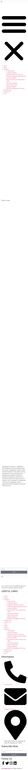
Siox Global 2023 (6, 768)
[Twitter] (7, 763)
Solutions (6, 69)
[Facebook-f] (3, 763)
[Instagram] (11, 763)
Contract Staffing (11, 78)
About (5, 67)
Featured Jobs (7, 90)
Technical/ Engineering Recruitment (16, 76)
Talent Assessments (11, 85)
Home (5, 65)
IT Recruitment (10, 71)
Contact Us (7, 91)
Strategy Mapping (11, 86)
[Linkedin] (15, 763)
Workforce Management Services (15, 88)
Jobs (5, 93)
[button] (14, 38)
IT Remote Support (11, 72)
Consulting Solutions (12, 83)
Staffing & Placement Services (14, 74)
